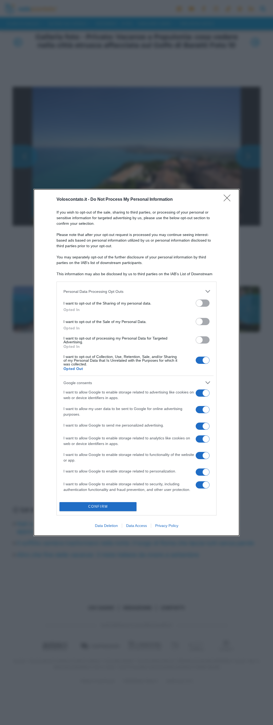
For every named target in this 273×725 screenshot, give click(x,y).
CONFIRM (98, 507)
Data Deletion (106, 525)
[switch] (203, 303)
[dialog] (136, 362)
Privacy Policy (166, 525)
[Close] (229, 200)
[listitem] (136, 291)
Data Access (136, 525)
